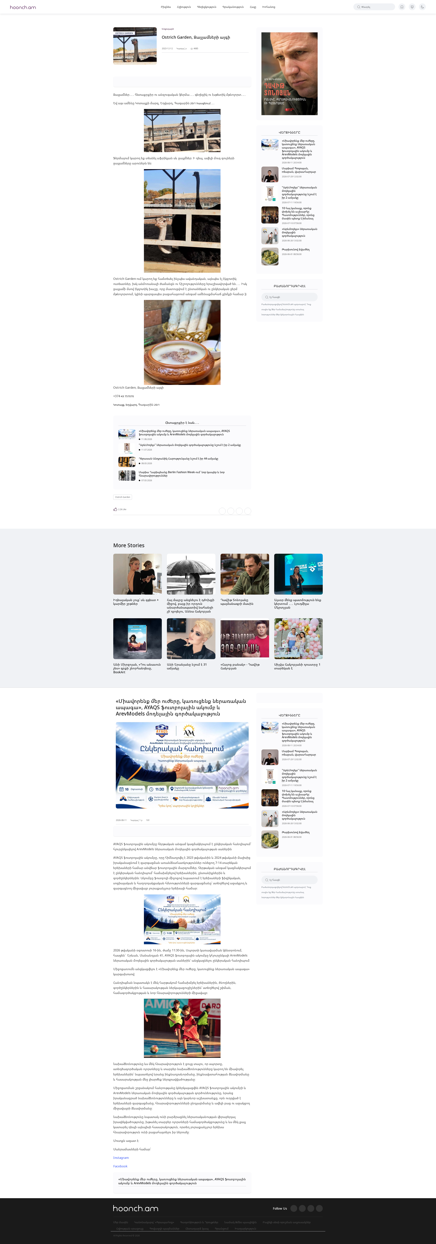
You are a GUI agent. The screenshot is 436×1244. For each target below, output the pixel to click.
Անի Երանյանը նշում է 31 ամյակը (187, 666)
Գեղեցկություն (206, 7)
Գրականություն (233, 7)
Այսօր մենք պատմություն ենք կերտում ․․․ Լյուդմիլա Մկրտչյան (297, 604)
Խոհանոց (268, 7)
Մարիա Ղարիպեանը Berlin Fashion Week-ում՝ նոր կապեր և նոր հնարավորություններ (182, 473)
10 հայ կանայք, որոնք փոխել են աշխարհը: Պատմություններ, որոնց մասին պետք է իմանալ (298, 213)
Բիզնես (166, 7)
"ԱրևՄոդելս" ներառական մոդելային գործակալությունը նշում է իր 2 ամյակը (190, 445)
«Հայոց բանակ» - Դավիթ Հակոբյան (240, 666)
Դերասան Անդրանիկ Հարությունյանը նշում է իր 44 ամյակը (178, 458)
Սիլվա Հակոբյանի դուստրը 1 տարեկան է (297, 666)
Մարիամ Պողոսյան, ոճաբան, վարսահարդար (299, 170)
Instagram (121, 1158)
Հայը (253, 7)
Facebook (120, 1166)
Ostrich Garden (122, 497)
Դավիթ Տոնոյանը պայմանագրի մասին (237, 602)
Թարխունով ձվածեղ (295, 249)
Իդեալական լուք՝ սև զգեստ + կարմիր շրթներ (136, 602)
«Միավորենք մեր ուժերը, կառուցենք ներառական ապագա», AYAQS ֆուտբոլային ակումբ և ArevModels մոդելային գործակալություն (184, 432)
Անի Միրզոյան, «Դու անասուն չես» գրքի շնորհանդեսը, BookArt (137, 668)
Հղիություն (184, 7)
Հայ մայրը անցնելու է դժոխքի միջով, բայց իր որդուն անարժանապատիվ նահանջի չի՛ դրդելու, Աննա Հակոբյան (190, 605)
